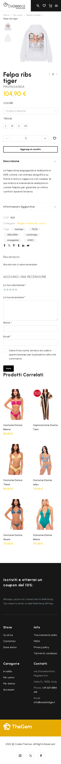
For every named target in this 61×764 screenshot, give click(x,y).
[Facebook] (4, 245)
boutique (19, 229)
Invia (8, 368)
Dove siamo (10, 647)
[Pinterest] (14, 245)
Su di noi (8, 635)
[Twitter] (9, 245)
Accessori (8, 689)
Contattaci (9, 641)
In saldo (7, 671)
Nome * (7, 322)
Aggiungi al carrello (30, 149)
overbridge (31, 235)
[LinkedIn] (23, 245)
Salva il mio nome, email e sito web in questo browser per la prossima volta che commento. (32, 354)
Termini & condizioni (45, 653)
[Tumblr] (18, 245)
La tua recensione (14, 297)
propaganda (13, 240)
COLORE (8, 103)
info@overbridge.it (44, 702)
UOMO (30, 240)
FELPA (35, 229)
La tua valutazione (14, 285)
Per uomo (17, 15)
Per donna (9, 683)
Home (6, 15)
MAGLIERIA (12, 235)
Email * (7, 336)
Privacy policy (41, 647)
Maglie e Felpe (33, 15)
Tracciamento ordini (45, 635)
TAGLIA (7, 118)
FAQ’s (37, 641)
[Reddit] (28, 245)
